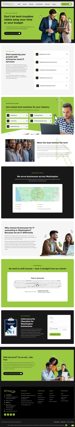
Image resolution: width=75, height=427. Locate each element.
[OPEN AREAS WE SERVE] (43, 4)
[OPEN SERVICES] (27, 4)
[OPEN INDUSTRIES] (34, 4)
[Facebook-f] (5, 415)
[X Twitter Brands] (8, 415)
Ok (66, 425)
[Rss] (14, 415)
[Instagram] (11, 415)
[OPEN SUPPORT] (57, 4)
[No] (72, 425)
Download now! (55, 334)
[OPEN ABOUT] (21, 4)
